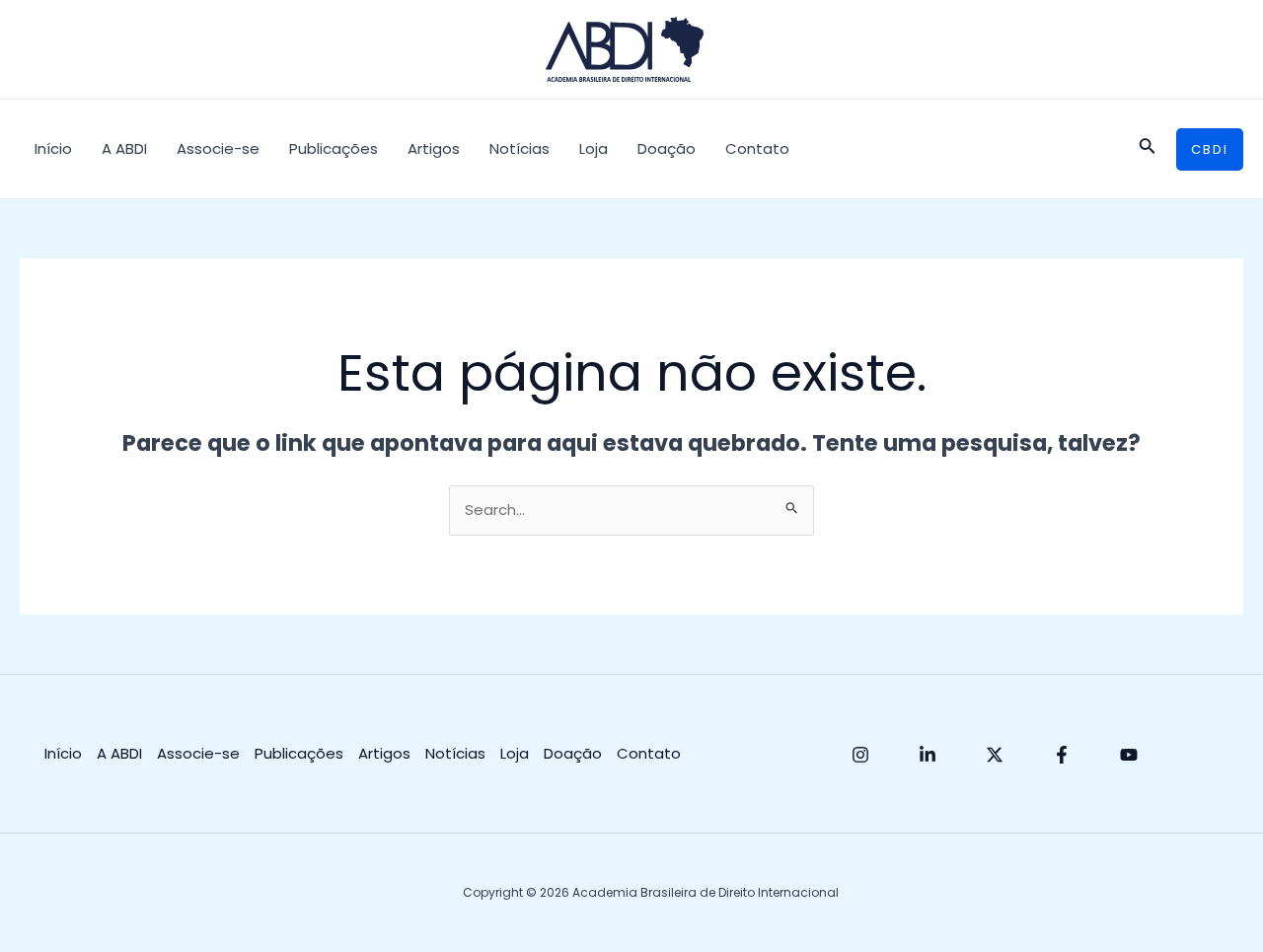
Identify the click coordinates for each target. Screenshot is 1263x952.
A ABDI (124, 148)
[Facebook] (1062, 755)
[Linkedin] (927, 755)
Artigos (434, 148)
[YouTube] (1129, 755)
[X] (994, 755)
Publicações (333, 148)
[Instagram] (860, 755)
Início (53, 148)
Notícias (519, 148)
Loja (593, 148)
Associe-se (218, 148)
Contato (757, 148)
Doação (666, 148)
